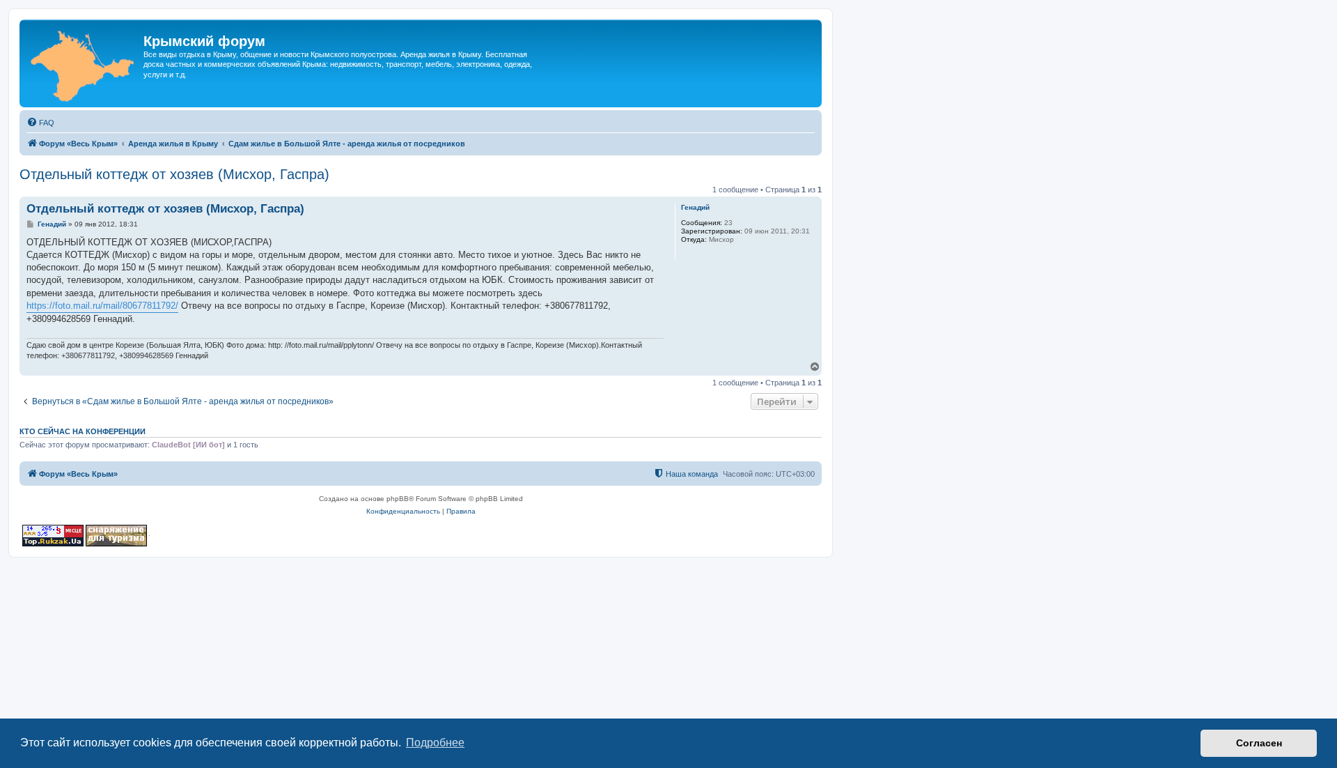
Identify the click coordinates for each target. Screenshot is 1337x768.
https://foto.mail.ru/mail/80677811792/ (102, 305)
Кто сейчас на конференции (82, 431)
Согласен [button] (1259, 742)
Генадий (695, 207)
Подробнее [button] (435, 742)
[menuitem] (40, 122)
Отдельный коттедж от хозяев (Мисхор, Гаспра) (174, 174)
